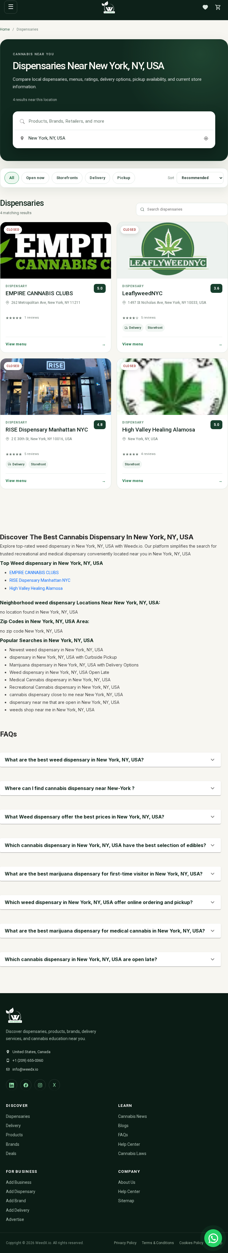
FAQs (123, 1134)
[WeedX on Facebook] (25, 1085)
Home (5, 29)
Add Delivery (17, 1210)
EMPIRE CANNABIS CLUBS (39, 293)
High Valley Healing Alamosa (158, 429)
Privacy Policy (125, 1243)
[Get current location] (206, 138)
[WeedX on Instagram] (40, 1085)
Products (14, 1134)
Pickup (123, 178)
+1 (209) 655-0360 (27, 1060)
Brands (12, 1144)
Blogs (123, 1125)
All (11, 178)
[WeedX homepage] (108, 7)
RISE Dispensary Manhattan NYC (47, 429)
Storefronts (67, 178)
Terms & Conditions (158, 1243)
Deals (11, 1153)
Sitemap (126, 1200)
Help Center (129, 1144)
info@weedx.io (25, 1069)
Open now (35, 178)
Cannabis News (132, 1116)
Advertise (15, 1219)
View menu (56, 344)
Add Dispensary (20, 1191)
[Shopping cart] (218, 7)
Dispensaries (18, 1116)
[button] (110, 760)
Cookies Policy (191, 1243)
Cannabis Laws (132, 1153)
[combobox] (119, 121)
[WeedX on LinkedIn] (11, 1085)
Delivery (97, 178)
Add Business (18, 1182)
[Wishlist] (205, 7)
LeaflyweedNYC (142, 293)
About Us (126, 1182)
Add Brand (16, 1200)
